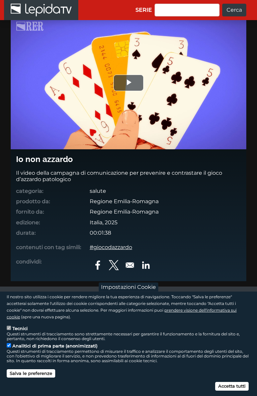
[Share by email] (130, 265)
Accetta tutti (232, 386)
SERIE (144, 10)
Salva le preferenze (31, 373)
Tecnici (20, 328)
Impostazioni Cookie (128, 287)
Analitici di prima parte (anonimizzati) (54, 345)
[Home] (41, 10)
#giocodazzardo (111, 247)
